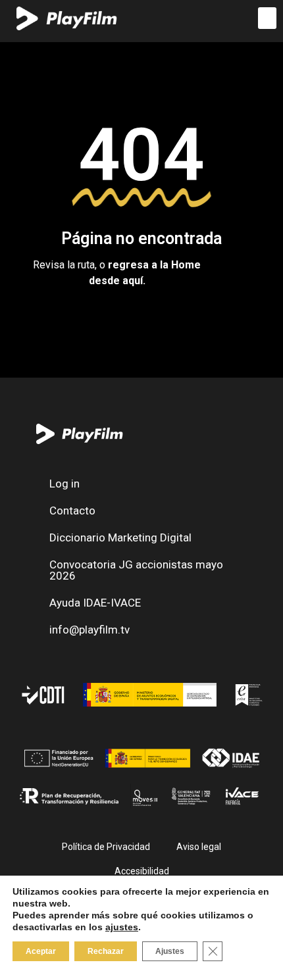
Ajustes (169, 951)
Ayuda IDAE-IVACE (95, 602)
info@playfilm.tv (89, 629)
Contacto (72, 510)
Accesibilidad (142, 871)
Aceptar (41, 951)
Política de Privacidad (106, 846)
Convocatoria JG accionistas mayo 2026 (136, 570)
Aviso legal (198, 846)
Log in (64, 483)
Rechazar (106, 951)
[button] (267, 18)
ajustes (121, 927)
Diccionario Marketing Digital (120, 537)
